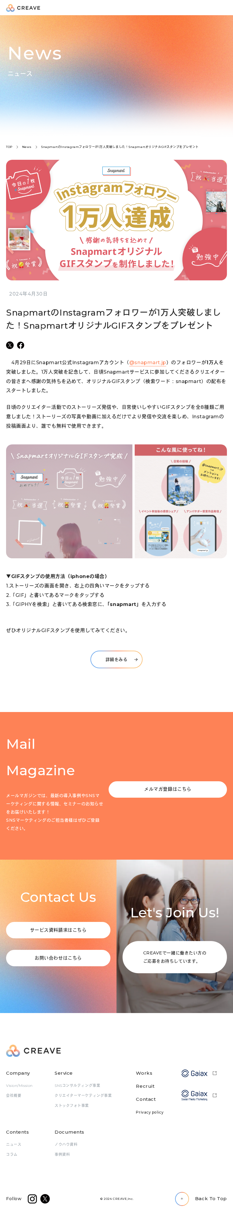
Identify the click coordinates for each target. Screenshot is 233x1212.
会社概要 (13, 1095)
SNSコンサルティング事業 (77, 1085)
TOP (9, 147)
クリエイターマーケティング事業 (83, 1095)
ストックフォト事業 (72, 1105)
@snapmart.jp (147, 362)
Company (18, 1073)
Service (64, 1073)
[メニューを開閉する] (224, 8)
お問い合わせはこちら (58, 958)
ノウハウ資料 (66, 1144)
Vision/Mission (19, 1085)
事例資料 (62, 1154)
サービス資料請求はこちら (58, 930)
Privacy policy (150, 1112)
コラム (12, 1154)
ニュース (13, 1144)
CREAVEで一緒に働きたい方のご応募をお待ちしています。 (175, 957)
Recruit (145, 1086)
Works (144, 1073)
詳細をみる (117, 659)
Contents (17, 1132)
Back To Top (211, 1198)
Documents (69, 1132)
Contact (146, 1099)
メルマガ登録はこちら (167, 789)
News (27, 147)
